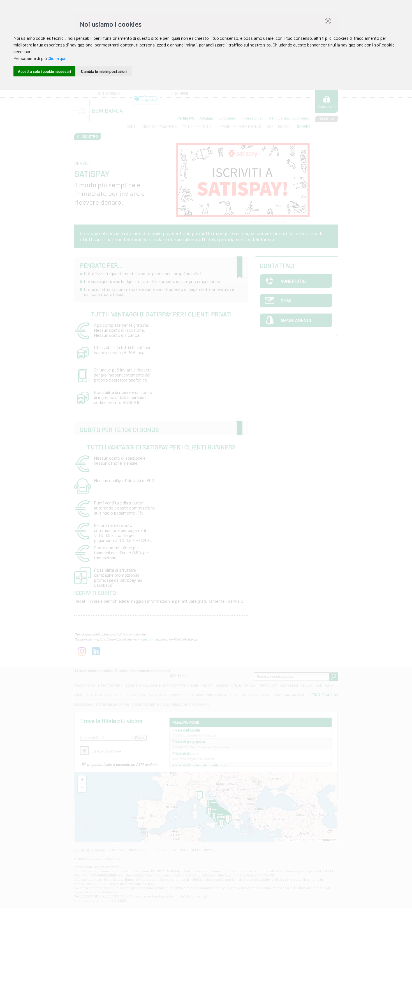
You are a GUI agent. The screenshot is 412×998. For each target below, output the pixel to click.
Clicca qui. (57, 58)
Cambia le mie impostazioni (104, 71)
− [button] (82, 787)
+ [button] (82, 779)
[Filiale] (227, 819)
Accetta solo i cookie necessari (44, 71)
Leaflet (281, 840)
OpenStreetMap (305, 840)
